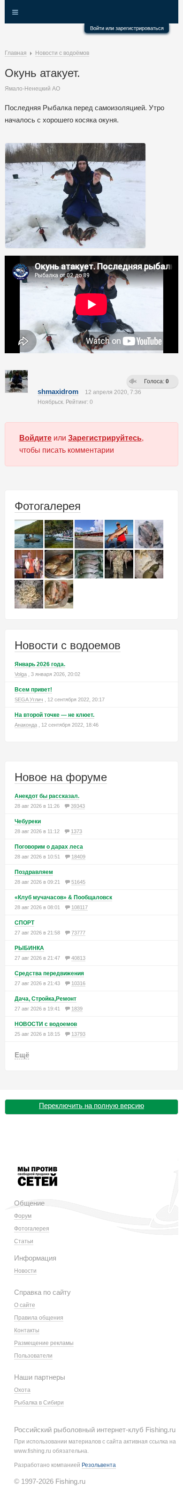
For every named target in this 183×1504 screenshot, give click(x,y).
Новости (25, 1271)
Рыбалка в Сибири (39, 1402)
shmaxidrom (58, 391)
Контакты (26, 1330)
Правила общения (38, 1317)
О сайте (24, 1305)
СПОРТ (24, 922)
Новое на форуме (61, 777)
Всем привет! (33, 689)
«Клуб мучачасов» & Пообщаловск (63, 897)
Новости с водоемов (68, 645)
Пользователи (33, 1355)
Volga (21, 674)
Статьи (23, 1241)
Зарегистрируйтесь (105, 438)
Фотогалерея (48, 506)
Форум (22, 1216)
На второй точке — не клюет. (54, 715)
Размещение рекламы (44, 1343)
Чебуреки (28, 821)
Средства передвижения (49, 973)
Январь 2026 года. (40, 664)
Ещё (22, 1055)
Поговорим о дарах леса (49, 846)
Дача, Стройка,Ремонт (45, 998)
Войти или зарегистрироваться (127, 28)
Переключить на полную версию (91, 1105)
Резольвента (99, 1465)
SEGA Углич (29, 699)
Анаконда (26, 725)
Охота (22, 1390)
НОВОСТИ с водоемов (46, 1024)
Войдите (35, 438)
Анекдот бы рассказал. (47, 796)
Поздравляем (34, 872)
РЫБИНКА (29, 948)
